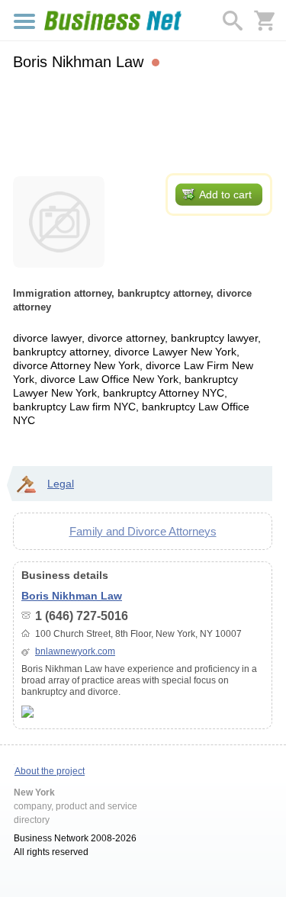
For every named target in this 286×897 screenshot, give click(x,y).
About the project (49, 771)
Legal (60, 483)
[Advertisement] (142, 119)
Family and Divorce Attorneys (143, 531)
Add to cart (225, 194)
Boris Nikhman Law (71, 596)
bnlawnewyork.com (75, 651)
